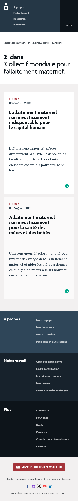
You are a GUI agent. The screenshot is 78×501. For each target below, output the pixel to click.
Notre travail (21, 13)
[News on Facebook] (27, 486)
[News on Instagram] (33, 486)
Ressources (19, 18)
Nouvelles (19, 24)
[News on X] (39, 486)
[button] (68, 25)
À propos (18, 7)
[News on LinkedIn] (50, 486)
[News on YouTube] (45, 486)
